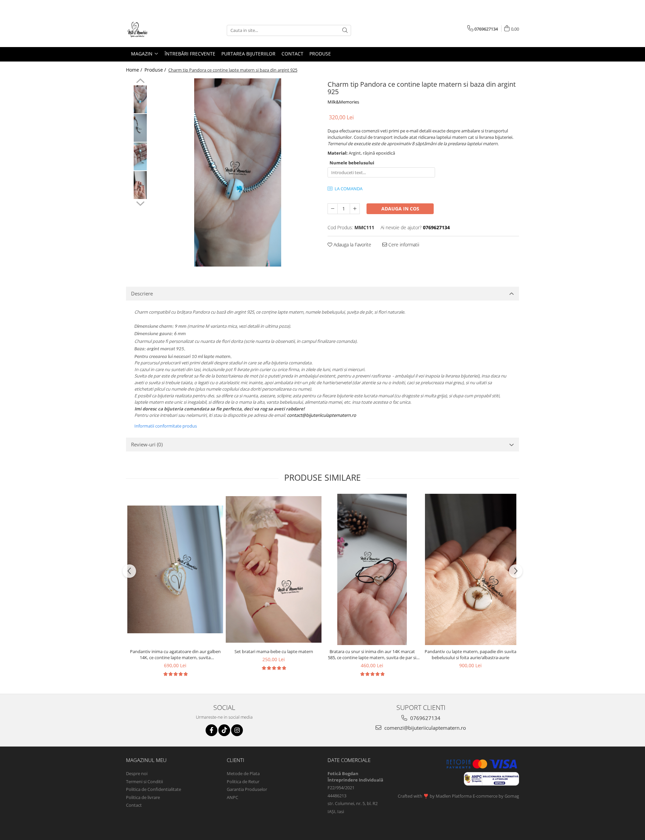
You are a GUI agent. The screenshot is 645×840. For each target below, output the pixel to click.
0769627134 (424, 718)
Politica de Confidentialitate (153, 789)
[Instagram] (237, 730)
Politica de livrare (143, 797)
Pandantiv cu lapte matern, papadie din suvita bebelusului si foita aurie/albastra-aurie (470, 654)
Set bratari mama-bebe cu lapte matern (273, 651)
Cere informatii (403, 244)
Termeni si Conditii (144, 781)
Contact (134, 805)
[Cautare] (345, 30)
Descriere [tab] (142, 293)
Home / (134, 70)
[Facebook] (211, 730)
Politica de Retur (243, 781)
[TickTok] (224, 730)
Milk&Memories (343, 102)
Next (140, 202)
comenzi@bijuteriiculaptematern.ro (424, 727)
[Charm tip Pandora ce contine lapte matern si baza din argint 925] (237, 172)
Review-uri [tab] (147, 444)
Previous (140, 81)
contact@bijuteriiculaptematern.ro (321, 415)
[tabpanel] (237, 172)
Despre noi (136, 773)
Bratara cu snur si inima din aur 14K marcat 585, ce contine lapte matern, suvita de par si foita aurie (372, 654)
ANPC (232, 797)
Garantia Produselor (247, 789)
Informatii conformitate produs (165, 426)
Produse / (155, 70)
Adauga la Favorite (351, 244)
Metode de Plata (243, 773)
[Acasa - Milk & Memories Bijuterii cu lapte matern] (159, 30)
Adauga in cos (400, 208)
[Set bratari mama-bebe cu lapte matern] (273, 569)
